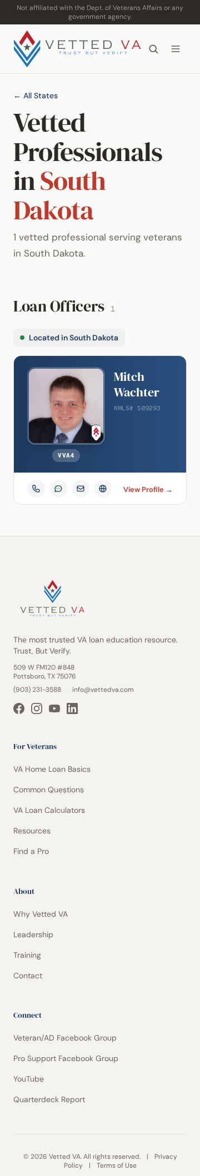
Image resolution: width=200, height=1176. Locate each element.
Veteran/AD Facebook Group (65, 1038)
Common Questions (48, 790)
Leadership (33, 934)
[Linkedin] (72, 708)
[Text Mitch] (58, 488)
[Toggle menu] (175, 49)
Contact (27, 976)
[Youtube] (54, 708)
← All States (35, 95)
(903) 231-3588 (37, 689)
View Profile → (148, 489)
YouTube (28, 1079)
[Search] (153, 49)
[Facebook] (18, 708)
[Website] (103, 488)
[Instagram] (36, 708)
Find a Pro (31, 851)
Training (27, 955)
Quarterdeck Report (49, 1099)
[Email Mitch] (80, 488)
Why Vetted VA (40, 914)
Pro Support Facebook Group (65, 1058)
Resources (32, 831)
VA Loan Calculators (49, 810)
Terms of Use (117, 1165)
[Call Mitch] (36, 488)
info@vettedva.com (103, 689)
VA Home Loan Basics (52, 769)
